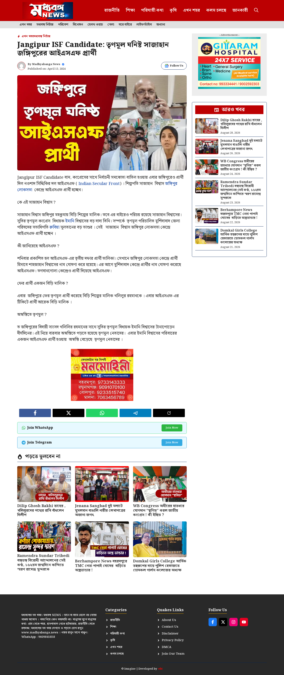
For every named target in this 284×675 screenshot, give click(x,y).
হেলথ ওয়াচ (95, 24)
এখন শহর (191, 10)
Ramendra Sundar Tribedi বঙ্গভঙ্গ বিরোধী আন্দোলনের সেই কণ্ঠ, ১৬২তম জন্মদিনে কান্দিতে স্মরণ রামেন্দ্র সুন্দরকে (43, 562)
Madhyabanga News (46, 64)
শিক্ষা (130, 10)
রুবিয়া (54, 227)
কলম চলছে (216, 10)
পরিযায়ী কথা (152, 10)
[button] (256, 10)
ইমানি (69, 221)
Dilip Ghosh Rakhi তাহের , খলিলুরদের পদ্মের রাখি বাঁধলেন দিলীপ (41, 510)
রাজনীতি (112, 10)
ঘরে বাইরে (125, 24)
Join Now (172, 428)
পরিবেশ (63, 24)
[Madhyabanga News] (47, 10)
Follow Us (176, 66)
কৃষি (173, 10)
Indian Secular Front (99, 183)
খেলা (110, 24)
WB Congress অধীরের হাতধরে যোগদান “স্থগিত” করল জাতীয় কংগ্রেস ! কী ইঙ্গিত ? (158, 510)
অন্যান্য (160, 24)
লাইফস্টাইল (144, 24)
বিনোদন (78, 24)
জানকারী (240, 10)
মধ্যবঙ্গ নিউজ (44, 24)
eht (160, 669)
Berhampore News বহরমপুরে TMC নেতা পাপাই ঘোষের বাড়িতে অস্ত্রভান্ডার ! (101, 565)
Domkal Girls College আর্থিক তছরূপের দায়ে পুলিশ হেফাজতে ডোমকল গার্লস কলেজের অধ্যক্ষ (159, 565)
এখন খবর (26, 24)
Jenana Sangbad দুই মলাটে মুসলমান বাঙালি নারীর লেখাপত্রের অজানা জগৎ (100, 510)
